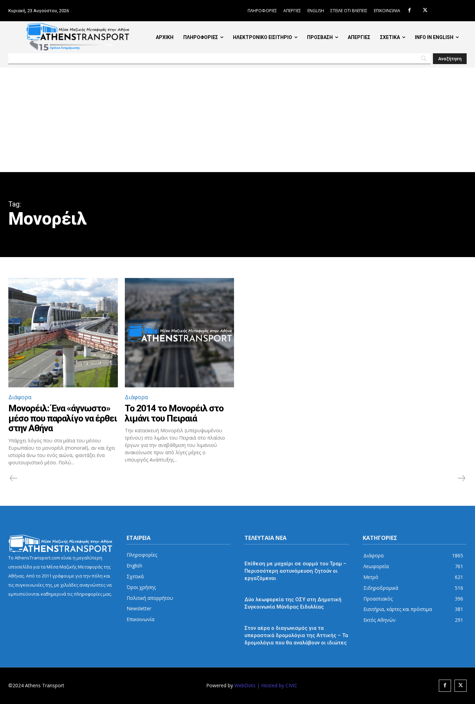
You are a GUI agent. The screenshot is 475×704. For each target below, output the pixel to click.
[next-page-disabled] (461, 478)
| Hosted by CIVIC (277, 685)
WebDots (245, 685)
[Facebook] (409, 11)
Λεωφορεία (257, 590)
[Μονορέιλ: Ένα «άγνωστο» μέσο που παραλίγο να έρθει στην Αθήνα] (63, 333)
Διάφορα (19, 397)
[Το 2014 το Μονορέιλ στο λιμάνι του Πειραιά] (179, 333)
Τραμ (250, 554)
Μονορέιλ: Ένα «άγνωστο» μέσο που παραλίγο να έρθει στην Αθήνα (62, 418)
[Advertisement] (237, 120)
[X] (425, 11)
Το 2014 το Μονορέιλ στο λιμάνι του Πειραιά (174, 413)
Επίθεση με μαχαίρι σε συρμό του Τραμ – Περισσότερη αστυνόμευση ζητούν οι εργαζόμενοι (295, 570)
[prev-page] (13, 478)
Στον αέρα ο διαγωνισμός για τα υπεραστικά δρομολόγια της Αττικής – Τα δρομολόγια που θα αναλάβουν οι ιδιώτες (296, 635)
